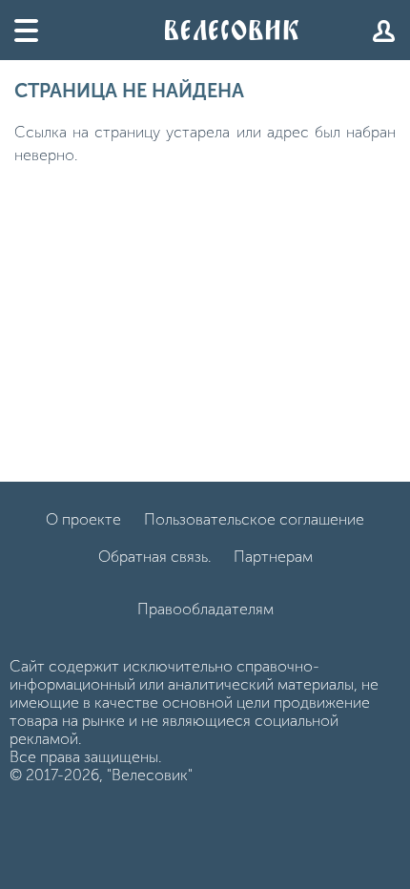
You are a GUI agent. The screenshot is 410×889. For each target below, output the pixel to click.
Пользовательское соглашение (254, 519)
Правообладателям (205, 609)
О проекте (83, 519)
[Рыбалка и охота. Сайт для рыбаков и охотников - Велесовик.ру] (231, 30)
